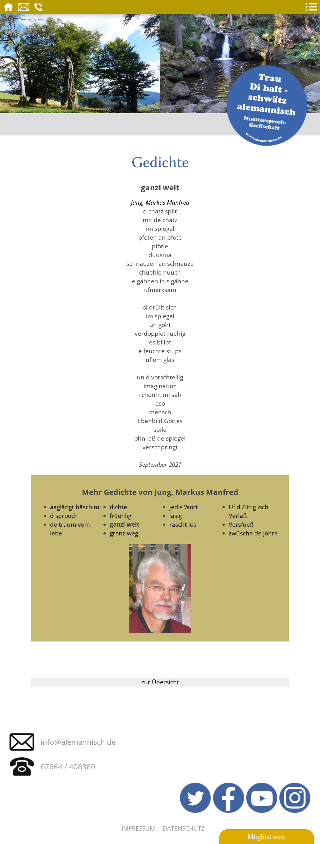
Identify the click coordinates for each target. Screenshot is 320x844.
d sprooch (64, 516)
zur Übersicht (160, 682)
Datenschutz (184, 828)
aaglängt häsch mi (75, 507)
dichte (118, 507)
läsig (175, 516)
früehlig (120, 516)
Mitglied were (267, 837)
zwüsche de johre (253, 533)
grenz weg (124, 533)
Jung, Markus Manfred (160, 202)
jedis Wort (183, 507)
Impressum (138, 828)
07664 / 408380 (68, 766)
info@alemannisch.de (78, 742)
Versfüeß (241, 524)
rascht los (182, 524)
